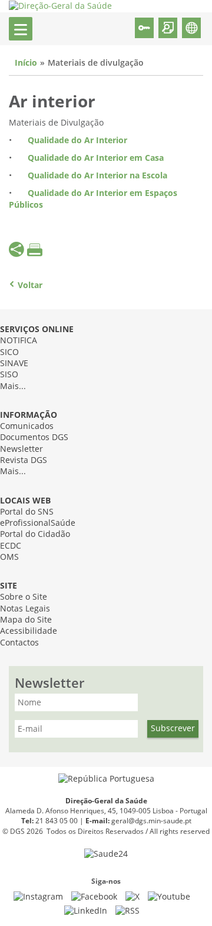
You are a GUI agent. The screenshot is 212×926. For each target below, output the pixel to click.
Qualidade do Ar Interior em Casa (96, 158)
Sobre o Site (23, 597)
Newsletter (21, 449)
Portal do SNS (27, 512)
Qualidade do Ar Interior (77, 141)
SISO (9, 375)
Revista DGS (23, 460)
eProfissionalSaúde (37, 523)
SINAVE (14, 364)
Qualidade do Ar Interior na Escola (97, 176)
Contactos (19, 643)
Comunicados (27, 426)
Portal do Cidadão (35, 534)
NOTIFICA (18, 341)
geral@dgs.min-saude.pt (151, 821)
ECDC (10, 546)
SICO (9, 352)
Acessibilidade (28, 631)
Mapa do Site (26, 620)
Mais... (13, 386)
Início (26, 63)
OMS (9, 557)
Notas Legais (25, 609)
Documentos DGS (34, 437)
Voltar (30, 285)
